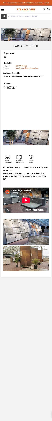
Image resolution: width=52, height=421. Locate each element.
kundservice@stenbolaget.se (27, 68)
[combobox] (26, 16)
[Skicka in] (4, 16)
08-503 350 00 (21, 66)
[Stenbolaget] (26, 9)
